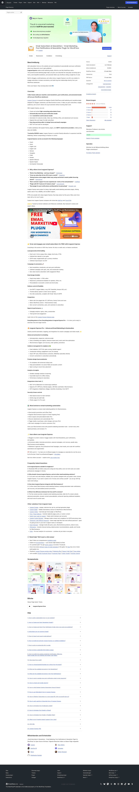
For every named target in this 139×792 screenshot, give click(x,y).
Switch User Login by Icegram (38, 516)
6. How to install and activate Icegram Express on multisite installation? (46, 640)
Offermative (33, 527)
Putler (31, 531)
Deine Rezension (90, 120)
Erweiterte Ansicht (91, 94)
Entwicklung (59, 56)
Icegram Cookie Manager (36, 518)
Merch (85, 777)
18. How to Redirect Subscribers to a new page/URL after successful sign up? (48, 696)
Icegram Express (32, 100)
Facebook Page (56, 553)
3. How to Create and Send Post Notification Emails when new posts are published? (50, 627)
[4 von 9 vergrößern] (43, 574)
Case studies (77, 551)
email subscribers (107, 84)
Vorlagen (34, 777)
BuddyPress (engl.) (114, 777)
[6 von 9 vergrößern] (80, 574)
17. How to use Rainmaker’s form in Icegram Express (41, 692)
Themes (33, 772)
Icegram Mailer (34, 509)
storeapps (60, 748)
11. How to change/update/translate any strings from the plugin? (45, 664)
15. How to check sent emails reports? (38, 683)
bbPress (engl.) (113, 775)
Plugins (33, 775)
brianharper (59, 173)
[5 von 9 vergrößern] (61, 574)
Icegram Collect (34, 512)
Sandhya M (34, 748)
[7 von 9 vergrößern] (43, 586)
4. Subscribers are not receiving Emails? (38, 631)
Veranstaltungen (87, 772)
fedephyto (62, 175)
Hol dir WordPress (131, 2)
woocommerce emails (106, 89)
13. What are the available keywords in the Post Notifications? (44, 673)
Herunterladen (107, 48)
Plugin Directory (9, 7)
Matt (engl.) (112, 772)
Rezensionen (39, 56)
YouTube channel (75, 553)
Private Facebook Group (44, 553)
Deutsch (21, 784)
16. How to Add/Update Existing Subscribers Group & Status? (44, 687)
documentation (40, 542)
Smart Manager (34, 525)
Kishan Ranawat (62, 752)
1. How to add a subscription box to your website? (41, 618)
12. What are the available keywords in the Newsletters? (43, 669)
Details (31, 56)
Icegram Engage (34, 507)
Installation (49, 56)
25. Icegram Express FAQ (34, 728)
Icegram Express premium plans (43, 551)
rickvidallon (57, 454)
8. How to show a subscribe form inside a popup (41, 650)
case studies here (55, 457)
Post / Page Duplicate (35, 514)
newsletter (108, 86)
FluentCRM (68, 200)
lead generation (101, 86)
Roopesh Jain (72, 186)
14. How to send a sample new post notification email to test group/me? (47, 678)
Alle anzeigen (108, 120)
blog (69, 547)
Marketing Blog (57, 551)
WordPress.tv (61, 777)
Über (7, 770)
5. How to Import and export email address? (39, 636)
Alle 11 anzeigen (107, 80)
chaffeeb (77, 181)
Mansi (32, 752)
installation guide (51, 540)
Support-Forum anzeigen (92, 138)
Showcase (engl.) (36, 770)
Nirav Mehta (61, 745)
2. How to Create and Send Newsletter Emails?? (40, 622)
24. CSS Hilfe (31, 724)
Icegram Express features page (46, 317)
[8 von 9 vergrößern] (61, 586)
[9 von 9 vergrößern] (80, 586)
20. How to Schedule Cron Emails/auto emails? (40, 705)
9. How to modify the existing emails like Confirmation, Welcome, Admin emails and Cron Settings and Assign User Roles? (45, 654)
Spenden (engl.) (87, 775)
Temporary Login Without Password (39, 520)
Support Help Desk (67, 551)
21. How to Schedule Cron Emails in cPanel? (39, 710)
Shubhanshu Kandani (36, 755)
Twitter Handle (66, 553)
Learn (58, 770)
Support (109, 56)
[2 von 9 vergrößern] (61, 563)
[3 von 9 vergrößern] (80, 563)
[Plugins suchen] (21, 12)
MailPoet (60, 200)
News (7, 772)
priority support (49, 544)
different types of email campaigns (49, 547)
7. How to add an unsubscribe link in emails (39, 645)
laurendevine (39, 179)
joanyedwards (60, 184)
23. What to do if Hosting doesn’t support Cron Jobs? (42, 719)
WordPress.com (113, 770)
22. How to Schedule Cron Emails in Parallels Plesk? (41, 715)
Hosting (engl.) (9, 775)
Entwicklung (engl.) (62, 775)
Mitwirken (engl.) (87, 770)
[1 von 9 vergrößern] (43, 563)
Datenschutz (9, 777)
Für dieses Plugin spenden (93, 153)
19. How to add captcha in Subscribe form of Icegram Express (44, 701)
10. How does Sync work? (35, 660)
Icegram (40, 50)
